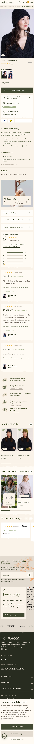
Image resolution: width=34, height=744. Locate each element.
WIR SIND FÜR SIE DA (15, 412)
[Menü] (31, 2)
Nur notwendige (17, 734)
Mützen (18, 6)
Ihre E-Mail (6, 575)
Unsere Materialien (16, 405)
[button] (31, 518)
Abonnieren (29, 575)
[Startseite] (7, 2)
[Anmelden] (23, 2)
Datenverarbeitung (7, 581)
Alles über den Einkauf (17, 388)
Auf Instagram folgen (11, 615)
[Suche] (19, 2)
